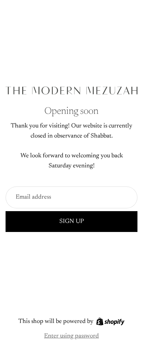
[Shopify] (110, 321)
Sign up (71, 221)
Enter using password (71, 336)
